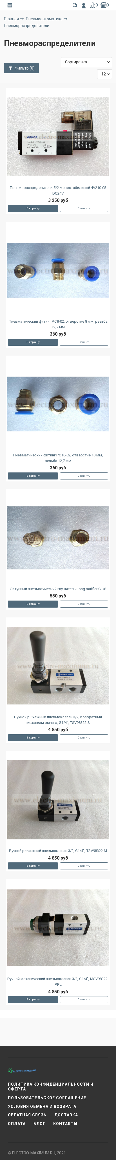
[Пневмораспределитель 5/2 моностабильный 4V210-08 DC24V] (58, 136)
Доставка (66, 1115)
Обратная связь (27, 1115)
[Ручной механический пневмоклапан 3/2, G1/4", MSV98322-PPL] (58, 927)
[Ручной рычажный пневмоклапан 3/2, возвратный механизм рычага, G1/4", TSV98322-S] (58, 666)
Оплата (17, 1123)
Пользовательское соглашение (47, 1098)
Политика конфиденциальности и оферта (50, 1086)
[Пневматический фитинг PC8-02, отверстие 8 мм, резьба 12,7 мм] (58, 270)
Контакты (65, 1123)
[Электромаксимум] (22, 1070)
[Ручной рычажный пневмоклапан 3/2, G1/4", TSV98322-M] (58, 799)
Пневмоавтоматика (44, 19)
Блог (39, 1123)
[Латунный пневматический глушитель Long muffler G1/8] (58, 537)
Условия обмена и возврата (42, 1106)
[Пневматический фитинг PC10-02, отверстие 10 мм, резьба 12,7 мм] (58, 403)
